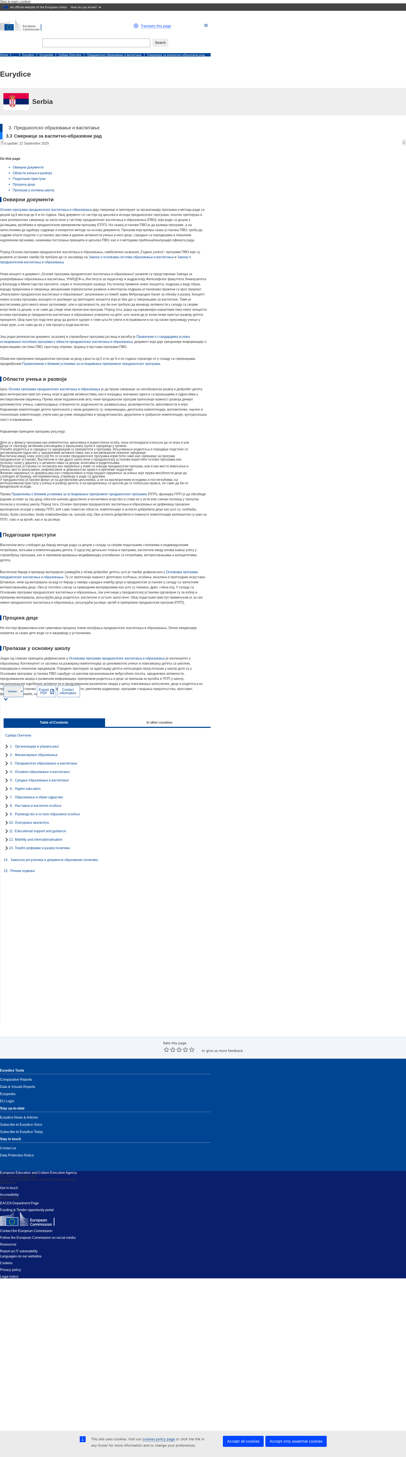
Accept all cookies (243, 1441)
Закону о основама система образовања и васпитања (131, 257)
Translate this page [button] (156, 26)
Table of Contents (54, 722)
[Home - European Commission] (51, 26)
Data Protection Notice (17, 1155)
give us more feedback (224, 1051)
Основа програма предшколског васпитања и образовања (54, 389)
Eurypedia (46, 55)
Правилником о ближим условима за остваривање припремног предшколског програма (91, 364)
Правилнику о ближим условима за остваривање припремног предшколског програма (79, 494)
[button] (206, 25)
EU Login (7, 1101)
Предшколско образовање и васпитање (114, 55)
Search (160, 42)
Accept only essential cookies (296, 1441)
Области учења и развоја (32, 173)
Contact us (8, 1148)
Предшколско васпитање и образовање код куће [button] (404, 142)
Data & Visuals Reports (17, 1087)
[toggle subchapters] (6, 747)
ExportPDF (44, 691)
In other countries (159, 722)
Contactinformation (68, 691)
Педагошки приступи (29, 179)
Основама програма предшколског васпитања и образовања (117, 658)
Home (4, 55)
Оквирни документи (28, 167)
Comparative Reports (16, 1079)
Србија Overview (70, 55)
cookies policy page (159, 1439)
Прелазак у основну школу (33, 190)
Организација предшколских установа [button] (1, 142)
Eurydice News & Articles (19, 1117)
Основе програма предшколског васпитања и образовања (46, 209)
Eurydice (28, 55)
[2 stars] (169, 1049)
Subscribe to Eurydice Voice (21, 1124)
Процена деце (24, 184)
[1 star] (166, 1049)
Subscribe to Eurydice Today (21, 1132)
